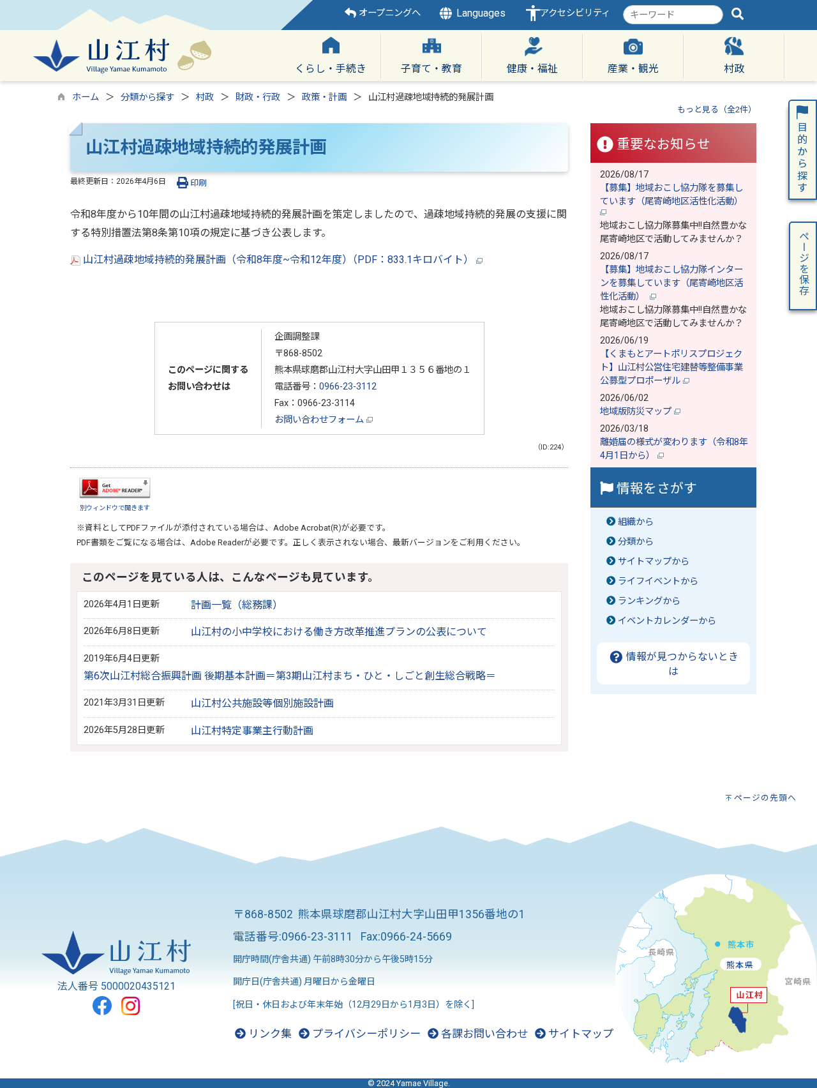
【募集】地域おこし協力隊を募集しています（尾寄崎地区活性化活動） (673, 195)
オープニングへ (388, 13)
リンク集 (269, 1033)
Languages (480, 13)
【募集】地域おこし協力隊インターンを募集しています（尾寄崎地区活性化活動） (671, 283)
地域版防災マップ (637, 411)
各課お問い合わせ (483, 1033)
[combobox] (673, 15)
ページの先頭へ (765, 798)
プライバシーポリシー (365, 1033)
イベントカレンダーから (667, 621)
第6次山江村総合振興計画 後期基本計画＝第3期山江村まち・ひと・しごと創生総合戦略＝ (290, 676)
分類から (636, 541)
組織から (636, 522)
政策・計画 (324, 97)
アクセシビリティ (575, 13)
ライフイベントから (658, 581)
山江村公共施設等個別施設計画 (262, 703)
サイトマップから (653, 561)
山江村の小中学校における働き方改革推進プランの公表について (339, 632)
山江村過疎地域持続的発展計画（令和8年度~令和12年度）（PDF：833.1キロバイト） (278, 259)
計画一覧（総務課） (237, 605)
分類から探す (147, 97)
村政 (205, 97)
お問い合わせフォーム (320, 419)
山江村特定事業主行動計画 (252, 731)
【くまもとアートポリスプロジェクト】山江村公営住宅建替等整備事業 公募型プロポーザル (676, 367)
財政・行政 (258, 97)
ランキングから (649, 601)
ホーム (85, 97)
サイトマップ (579, 1033)
